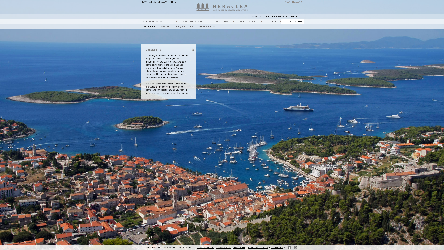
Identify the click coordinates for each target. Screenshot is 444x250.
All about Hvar (296, 21)
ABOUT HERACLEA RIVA (152, 21)
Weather (165, 26)
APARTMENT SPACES (192, 21)
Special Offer (254, 16)
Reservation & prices (276, 16)
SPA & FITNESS (221, 21)
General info (149, 26)
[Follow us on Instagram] (295, 247)
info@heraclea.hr (205, 247)
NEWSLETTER (239, 247)
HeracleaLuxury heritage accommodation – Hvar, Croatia (222, 8)
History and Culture (184, 26)
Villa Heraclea (294, 2)
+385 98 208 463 (223, 247)
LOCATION (271, 21)
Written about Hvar (207, 26)
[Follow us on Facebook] (289, 247)
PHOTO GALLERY (247, 21)
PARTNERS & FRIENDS (258, 247)
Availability (297, 16)
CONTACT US (277, 247)
